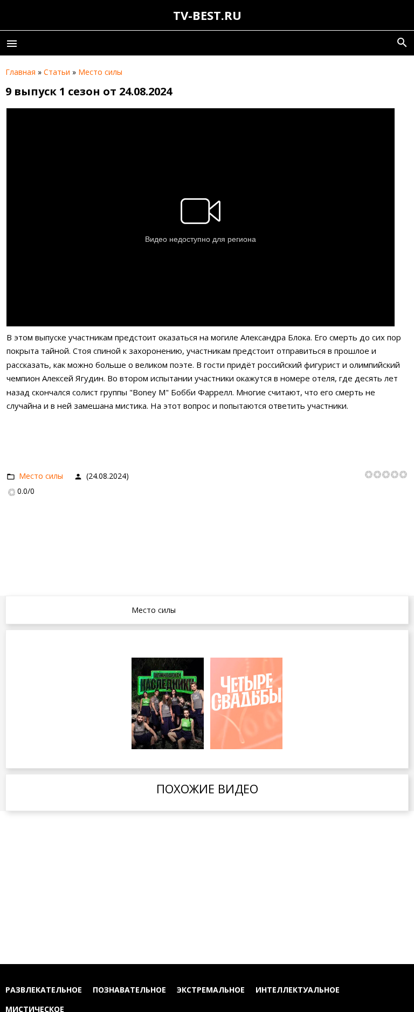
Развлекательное (43, 990)
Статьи (57, 72)
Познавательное (129, 990)
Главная (20, 72)
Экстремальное (211, 990)
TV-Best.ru (207, 15)
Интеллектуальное (298, 990)
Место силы (100, 72)
